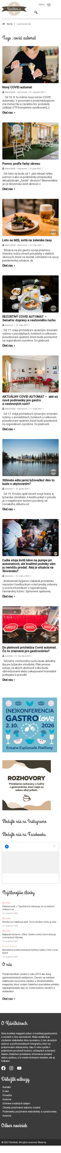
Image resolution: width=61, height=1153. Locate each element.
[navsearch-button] (36, 13)
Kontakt (7, 1087)
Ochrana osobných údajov (16, 1103)
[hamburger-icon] (48, 5)
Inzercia (7, 1099)
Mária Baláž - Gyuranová (16, 92)
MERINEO (51, 1142)
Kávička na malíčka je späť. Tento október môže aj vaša (29, 922)
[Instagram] (13, 1070)
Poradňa (7, 1095)
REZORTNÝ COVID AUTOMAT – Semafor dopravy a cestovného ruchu (29, 318)
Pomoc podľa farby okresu (21, 163)
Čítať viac (7, 112)
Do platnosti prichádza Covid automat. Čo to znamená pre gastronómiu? (29, 649)
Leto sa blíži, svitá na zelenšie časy (27, 240)
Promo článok (9, 946)
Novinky (6, 903)
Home (10, 24)
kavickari (9, 325)
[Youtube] (21, 1070)
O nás (6, 1091)
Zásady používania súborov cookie (21, 1107)
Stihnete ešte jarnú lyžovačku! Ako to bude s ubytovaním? (28, 482)
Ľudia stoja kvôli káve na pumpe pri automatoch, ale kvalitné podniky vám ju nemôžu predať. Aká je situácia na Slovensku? (29, 565)
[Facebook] (5, 1070)
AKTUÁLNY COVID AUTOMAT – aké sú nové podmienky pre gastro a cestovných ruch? (30, 400)
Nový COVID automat (17, 87)
